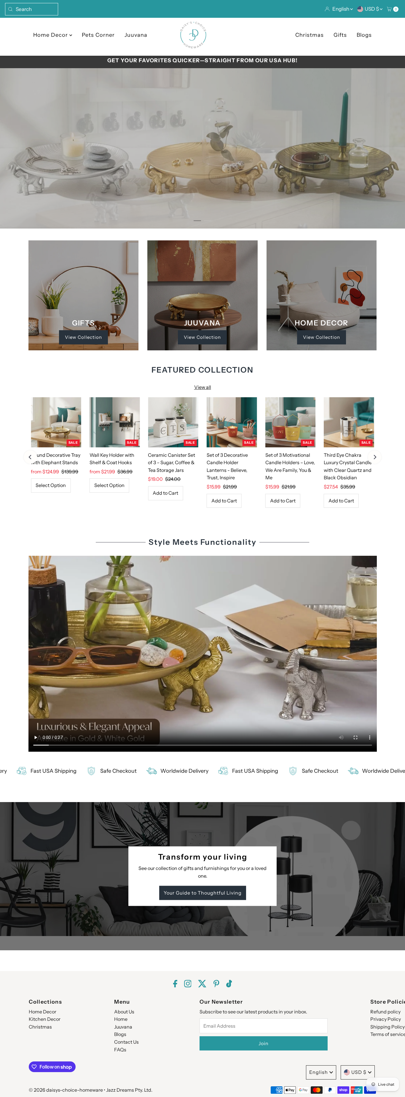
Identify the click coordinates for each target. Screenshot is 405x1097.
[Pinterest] (216, 984)
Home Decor (51, 35)
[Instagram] (188, 984)
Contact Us (126, 1042)
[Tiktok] (229, 984)
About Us (124, 1012)
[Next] (374, 457)
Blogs (364, 35)
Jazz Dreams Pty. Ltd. (129, 1090)
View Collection (83, 337)
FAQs (120, 1050)
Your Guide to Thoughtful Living (203, 893)
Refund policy (385, 1012)
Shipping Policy (387, 1027)
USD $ (372, 9)
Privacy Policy (385, 1019)
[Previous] (30, 457)
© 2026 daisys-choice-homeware (66, 1090)
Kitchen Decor (44, 1019)
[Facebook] (175, 984)
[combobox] (31, 9)
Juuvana (136, 35)
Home (120, 1019)
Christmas (309, 35)
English (341, 9)
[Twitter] (202, 984)
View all (202, 387)
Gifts (340, 35)
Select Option (51, 485)
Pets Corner (98, 35)
